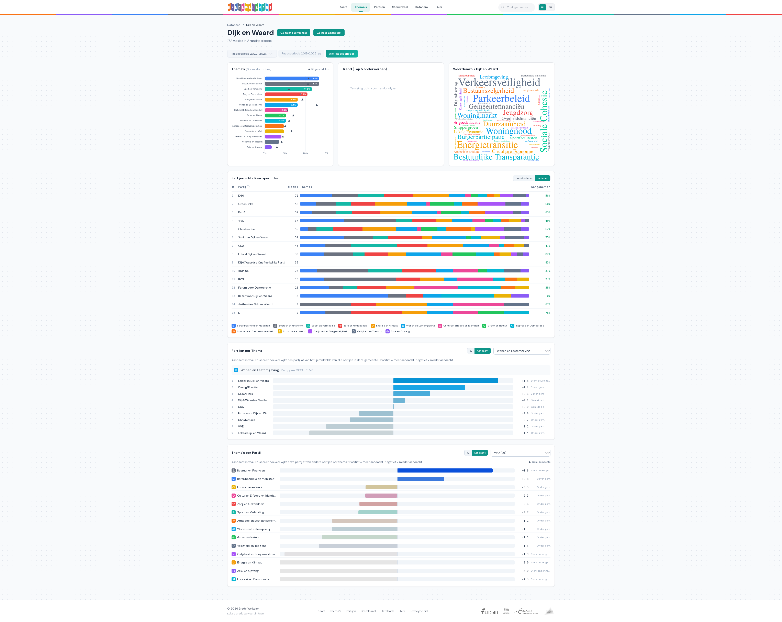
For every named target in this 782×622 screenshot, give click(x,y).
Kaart (343, 7)
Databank (421, 7)
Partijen (379, 7)
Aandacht (482, 350)
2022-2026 (252, 53)
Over (439, 7)
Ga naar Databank (329, 32)
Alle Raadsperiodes (342, 53)
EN (550, 7)
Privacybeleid (419, 611)
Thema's (360, 7)
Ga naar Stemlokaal (293, 32)
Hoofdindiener (524, 178)
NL (542, 7)
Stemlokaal (400, 7)
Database (233, 25)
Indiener (543, 178)
